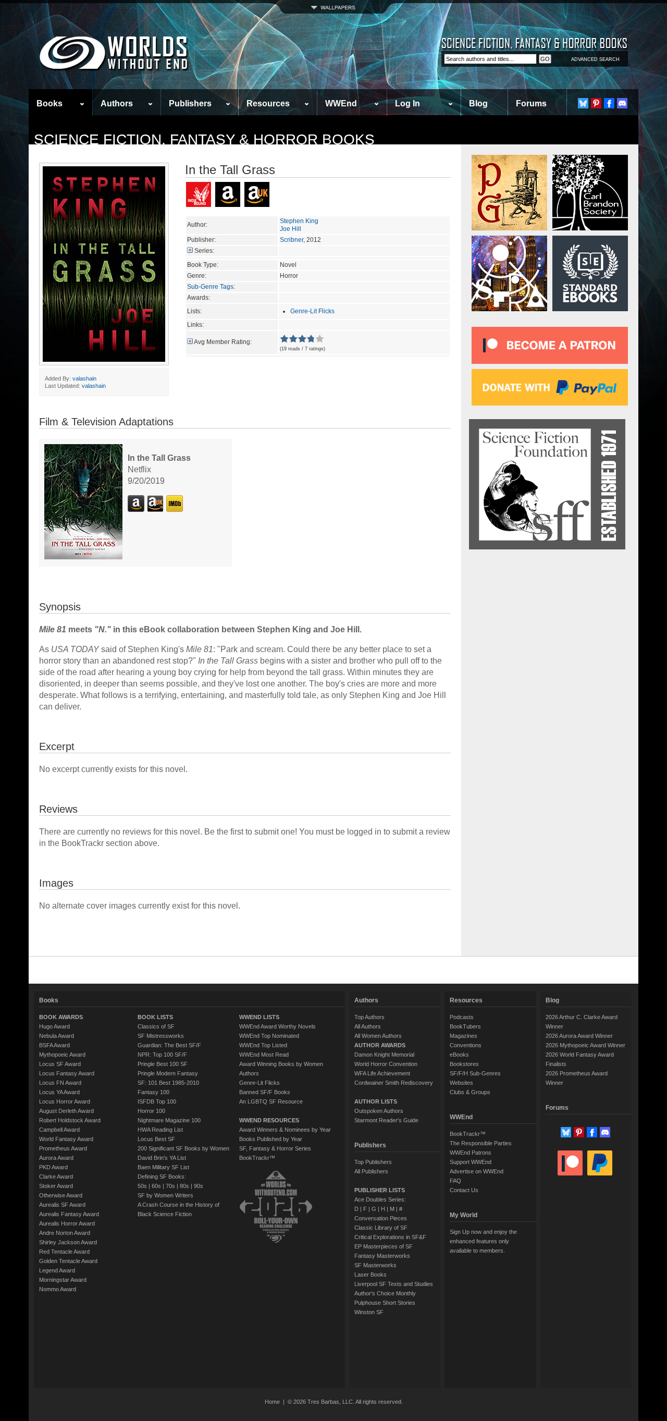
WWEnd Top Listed (263, 1045)
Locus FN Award (60, 1083)
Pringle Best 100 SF (163, 1064)
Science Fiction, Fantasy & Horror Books (204, 139)
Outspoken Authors (378, 1111)
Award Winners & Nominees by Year (285, 1129)
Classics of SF (156, 1026)
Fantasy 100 (153, 1092)
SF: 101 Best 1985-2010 (168, 1083)
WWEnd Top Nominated (269, 1036)
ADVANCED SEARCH (595, 59)
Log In (407, 103)
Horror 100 (151, 1111)
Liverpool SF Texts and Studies (393, 1284)
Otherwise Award (60, 1195)
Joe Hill (290, 228)
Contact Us (464, 1190)
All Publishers (371, 1171)
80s (184, 1186)
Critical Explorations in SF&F (390, 1237)
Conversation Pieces (380, 1218)
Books (49, 103)
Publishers (190, 103)
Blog (478, 103)
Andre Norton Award (64, 1233)
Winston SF (369, 1312)
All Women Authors (378, 1036)
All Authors (367, 1026)
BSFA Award (54, 1045)
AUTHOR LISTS (375, 1101)
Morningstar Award (63, 1280)
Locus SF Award (60, 1064)
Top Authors (369, 1017)
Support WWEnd (470, 1162)
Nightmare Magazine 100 (169, 1120)
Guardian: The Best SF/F (169, 1045)
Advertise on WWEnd (476, 1171)
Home (272, 1402)
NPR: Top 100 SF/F (162, 1054)
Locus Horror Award (64, 1101)
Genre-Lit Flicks (312, 311)
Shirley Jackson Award (68, 1242)
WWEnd (341, 103)
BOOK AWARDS (61, 1017)
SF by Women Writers (165, 1195)
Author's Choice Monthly (385, 1293)
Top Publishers (373, 1162)
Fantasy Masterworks (382, 1256)
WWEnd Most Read (264, 1054)
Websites (461, 1083)
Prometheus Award (63, 1148)
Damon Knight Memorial (384, 1054)
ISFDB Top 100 (157, 1101)
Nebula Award (56, 1036)
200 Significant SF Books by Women (183, 1148)
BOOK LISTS (155, 1017)
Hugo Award (54, 1026)
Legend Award (57, 1270)
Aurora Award (56, 1158)
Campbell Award (59, 1129)
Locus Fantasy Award (66, 1073)
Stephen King (299, 221)
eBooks (459, 1054)
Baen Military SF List (163, 1167)
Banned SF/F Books (264, 1092)
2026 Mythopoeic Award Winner (585, 1045)
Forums (531, 103)
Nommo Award (57, 1289)
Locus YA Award (59, 1092)
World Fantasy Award (66, 1139)
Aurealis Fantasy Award (69, 1214)
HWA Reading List (160, 1129)
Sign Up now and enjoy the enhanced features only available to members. (483, 1241)
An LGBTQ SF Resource (271, 1101)
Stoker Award (56, 1186)
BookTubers (465, 1026)
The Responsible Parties (481, 1143)
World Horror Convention (385, 1064)
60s (156, 1186)
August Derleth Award (66, 1111)
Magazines (463, 1036)
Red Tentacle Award (64, 1251)
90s (198, 1186)
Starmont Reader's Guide (386, 1120)
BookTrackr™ (257, 1158)
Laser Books (370, 1274)
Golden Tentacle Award (68, 1261)
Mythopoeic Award (62, 1054)
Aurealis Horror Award (67, 1223)
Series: (204, 250)
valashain (84, 378)
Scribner (291, 239)
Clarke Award (56, 1176)
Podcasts (462, 1017)
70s (170, 1186)
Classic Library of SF (380, 1227)
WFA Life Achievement (382, 1073)
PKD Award (53, 1167)
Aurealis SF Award (62, 1205)
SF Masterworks (375, 1265)
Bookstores (464, 1064)
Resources (268, 103)
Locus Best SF (156, 1139)
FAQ (455, 1181)
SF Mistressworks (161, 1036)
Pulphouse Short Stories (384, 1303)
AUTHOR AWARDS (379, 1045)
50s (142, 1186)
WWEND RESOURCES (269, 1120)
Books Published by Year (270, 1139)
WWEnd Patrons (470, 1152)
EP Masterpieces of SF (383, 1246)
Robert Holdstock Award (70, 1120)
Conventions (465, 1045)
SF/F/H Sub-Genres (475, 1073)
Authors (117, 103)
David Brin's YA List (162, 1158)
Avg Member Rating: (223, 342)
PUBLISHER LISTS (379, 1190)
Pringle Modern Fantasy (168, 1073)
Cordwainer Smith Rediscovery (393, 1083)
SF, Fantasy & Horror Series (275, 1148)
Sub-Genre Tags (210, 286)
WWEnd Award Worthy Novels (277, 1026)
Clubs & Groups (470, 1092)
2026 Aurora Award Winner (579, 1036)
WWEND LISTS (259, 1017)
